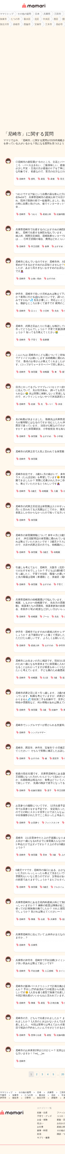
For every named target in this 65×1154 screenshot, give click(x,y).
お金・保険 (42, 1119)
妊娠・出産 (42, 1112)
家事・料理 (42, 1130)
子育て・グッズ (44, 1116)
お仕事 (40, 1127)
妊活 (39, 1134)
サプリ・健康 (43, 1137)
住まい (40, 1123)
